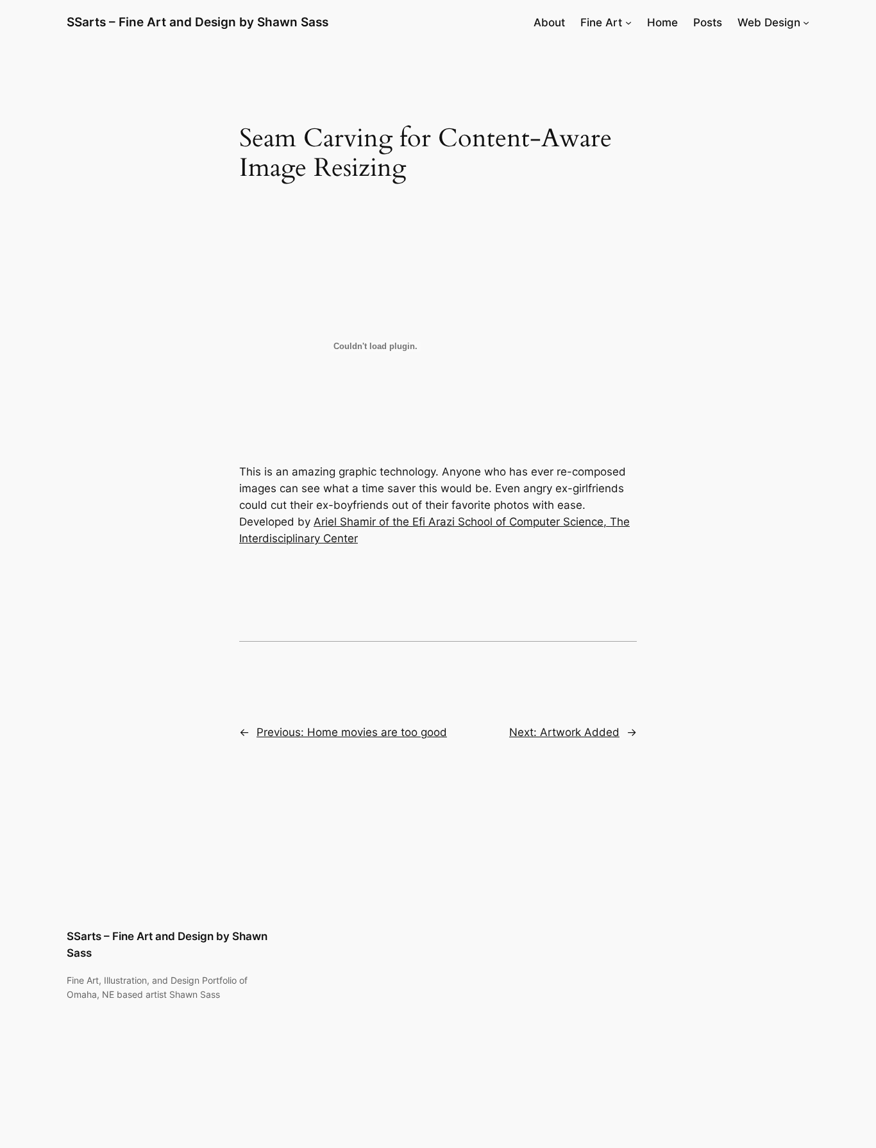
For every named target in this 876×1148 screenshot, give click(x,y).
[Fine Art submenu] (628, 22)
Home (662, 22)
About (549, 22)
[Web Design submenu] (806, 22)
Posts (707, 22)
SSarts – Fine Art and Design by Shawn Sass (197, 22)
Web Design (768, 22)
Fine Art (601, 22)
